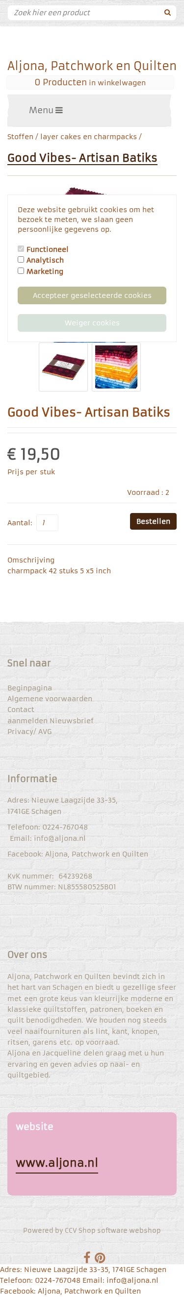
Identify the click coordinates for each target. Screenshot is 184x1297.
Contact (20, 709)
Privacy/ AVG (29, 731)
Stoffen (20, 136)
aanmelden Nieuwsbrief (50, 720)
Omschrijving (30, 560)
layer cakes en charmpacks (88, 136)
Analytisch (45, 260)
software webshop (129, 1230)
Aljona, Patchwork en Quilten (92, 66)
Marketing (44, 271)
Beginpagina (29, 688)
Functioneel (47, 249)
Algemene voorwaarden (49, 698)
